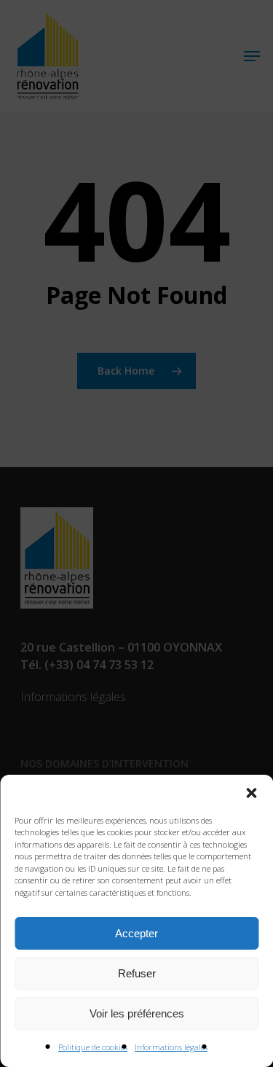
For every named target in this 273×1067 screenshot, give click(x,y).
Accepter (136, 933)
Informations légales (171, 1046)
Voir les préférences (137, 1013)
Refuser (137, 973)
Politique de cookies (92, 1046)
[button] (251, 793)
